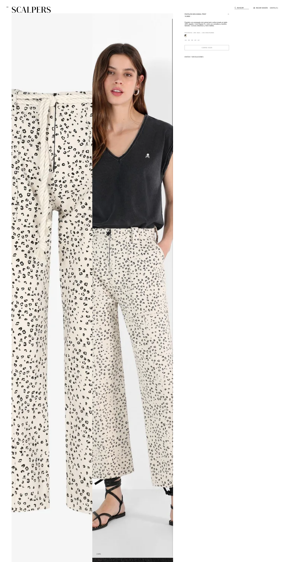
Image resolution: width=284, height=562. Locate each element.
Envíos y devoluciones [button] (194, 57)
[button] (7, 8)
